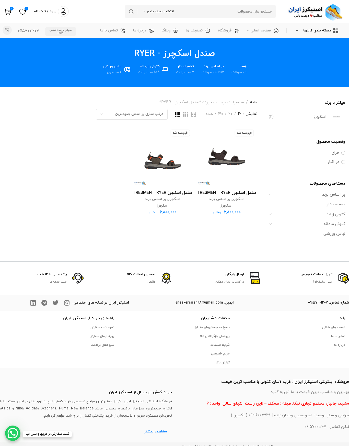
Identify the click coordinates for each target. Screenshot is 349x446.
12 (239, 114)
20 (230, 114)
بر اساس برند (333, 194)
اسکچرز (238, 199)
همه (209, 114)
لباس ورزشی (334, 234)
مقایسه (205, 147)
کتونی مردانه (334, 224)
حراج (335, 152)
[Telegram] (44, 303)
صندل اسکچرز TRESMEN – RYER (226, 193)
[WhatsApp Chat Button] (12, 433)
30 (220, 114)
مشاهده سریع (205, 159)
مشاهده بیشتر (155, 431)
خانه (253, 102)
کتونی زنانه (336, 214)
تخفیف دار (336, 204)
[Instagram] (67, 303)
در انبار (333, 162)
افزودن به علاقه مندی (205, 135)
